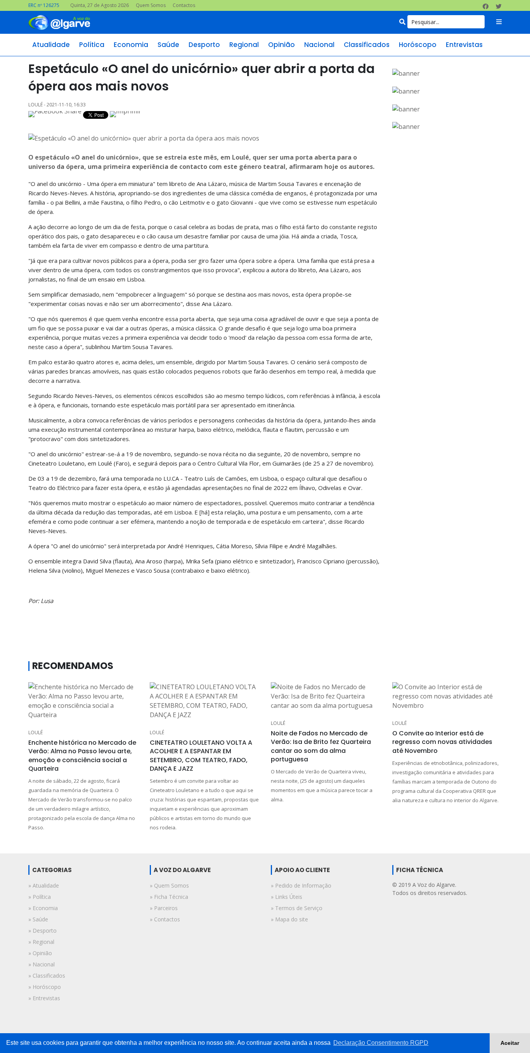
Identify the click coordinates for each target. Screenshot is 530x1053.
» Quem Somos (169, 885)
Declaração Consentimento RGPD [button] (380, 1042)
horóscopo (417, 44)
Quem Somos (151, 5)
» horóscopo (44, 986)
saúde (168, 44)
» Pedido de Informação (301, 885)
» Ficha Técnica (169, 896)
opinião (281, 44)
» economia (43, 908)
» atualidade (43, 885)
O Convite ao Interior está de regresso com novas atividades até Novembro (442, 742)
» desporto (42, 930)
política (91, 44)
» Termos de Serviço (296, 908)
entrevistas (464, 44)
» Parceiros (164, 908)
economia (131, 44)
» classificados (46, 975)
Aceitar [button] (510, 1043)
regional (244, 44)
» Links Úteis (286, 896)
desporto (204, 44)
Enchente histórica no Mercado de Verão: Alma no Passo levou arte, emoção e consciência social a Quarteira (82, 755)
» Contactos (165, 919)
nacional (319, 44)
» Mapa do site (289, 919)
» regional (41, 941)
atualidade (51, 44)
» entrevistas (44, 998)
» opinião (40, 953)
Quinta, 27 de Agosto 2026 (99, 5)
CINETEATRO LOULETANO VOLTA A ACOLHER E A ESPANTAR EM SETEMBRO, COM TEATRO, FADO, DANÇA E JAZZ (201, 755)
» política (39, 896)
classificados (367, 44)
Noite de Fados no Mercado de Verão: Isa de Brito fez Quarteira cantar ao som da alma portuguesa (321, 746)
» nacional (41, 964)
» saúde (38, 919)
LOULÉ (35, 732)
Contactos (184, 5)
